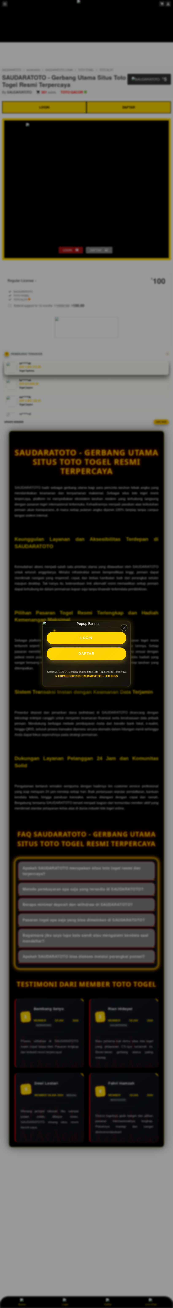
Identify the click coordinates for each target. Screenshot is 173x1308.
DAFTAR (86, 653)
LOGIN (86, 638)
